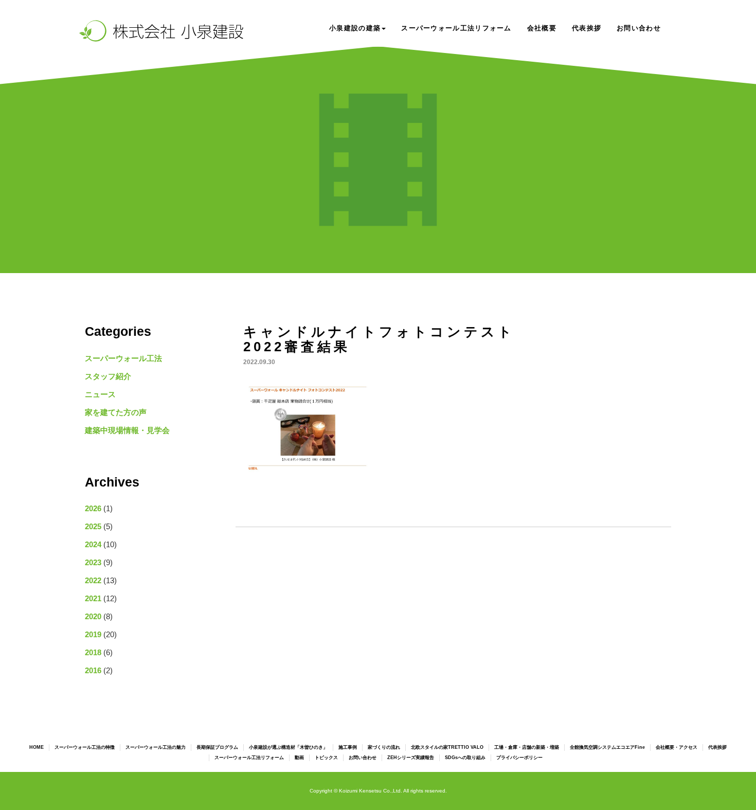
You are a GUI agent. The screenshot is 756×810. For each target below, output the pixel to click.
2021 (93, 598)
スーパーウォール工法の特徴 (85, 747)
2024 (93, 544)
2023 (93, 562)
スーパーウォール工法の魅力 (155, 747)
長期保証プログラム (217, 747)
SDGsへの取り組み (465, 757)
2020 (93, 616)
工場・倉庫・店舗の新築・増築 (526, 747)
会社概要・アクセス (676, 747)
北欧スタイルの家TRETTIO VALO (447, 747)
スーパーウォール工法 (123, 358)
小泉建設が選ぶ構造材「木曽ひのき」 (288, 747)
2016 (93, 670)
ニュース (100, 394)
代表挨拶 (586, 28)
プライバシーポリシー (519, 757)
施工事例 (347, 747)
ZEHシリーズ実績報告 (410, 757)
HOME (36, 747)
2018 (93, 652)
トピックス (326, 757)
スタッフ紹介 (108, 376)
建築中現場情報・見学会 (127, 430)
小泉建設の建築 (355, 28)
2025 (93, 526)
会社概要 (541, 28)
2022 (93, 580)
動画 (299, 757)
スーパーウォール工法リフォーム (456, 28)
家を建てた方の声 (116, 412)
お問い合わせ (639, 28)
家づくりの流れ (384, 747)
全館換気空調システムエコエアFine (607, 747)
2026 (93, 508)
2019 (93, 634)
